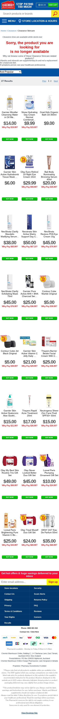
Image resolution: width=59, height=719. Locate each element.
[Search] (55, 13)
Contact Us (9, 594)
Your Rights (9, 617)
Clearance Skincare (26, 31)
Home (3, 31)
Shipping (8, 600)
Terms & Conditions (13, 611)
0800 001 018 (32, 628)
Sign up (53, 582)
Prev (44, 81)
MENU (8, 20)
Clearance (11, 31)
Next (56, 81)
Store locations (11, 588)
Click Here (35, 632)
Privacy (7, 605)
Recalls (7, 623)
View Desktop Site (29, 713)
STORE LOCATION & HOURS (37, 20)
